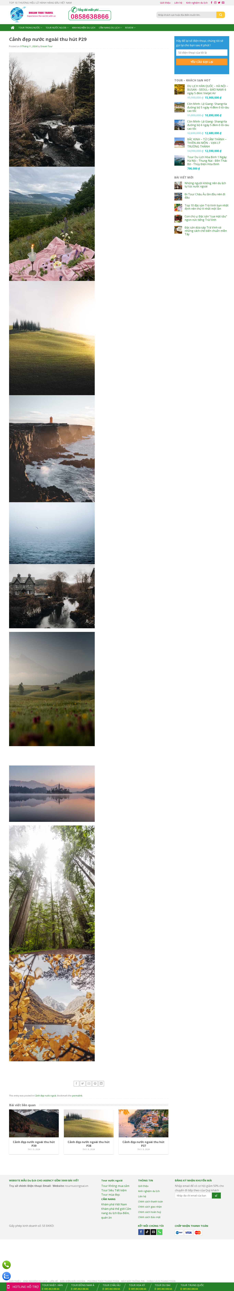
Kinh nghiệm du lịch (197, 2)
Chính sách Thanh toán (161, 1281)
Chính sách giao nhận (150, 1206)
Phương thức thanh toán (103, 1281)
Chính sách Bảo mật (149, 1217)
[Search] (220, 15)
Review (129, 27)
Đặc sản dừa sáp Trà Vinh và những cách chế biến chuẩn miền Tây (206, 231)
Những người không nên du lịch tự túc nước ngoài (205, 185)
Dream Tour (46, 46)
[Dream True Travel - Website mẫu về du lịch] (33, 14)
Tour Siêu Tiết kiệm (114, 1190)
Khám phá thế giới (113, 1209)
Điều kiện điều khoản (72, 1281)
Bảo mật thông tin (132, 1281)
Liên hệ (178, 2)
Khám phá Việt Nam (114, 1204)
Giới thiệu (165, 2)
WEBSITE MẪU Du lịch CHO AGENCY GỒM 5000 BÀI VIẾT (44, 1180)
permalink (77, 1095)
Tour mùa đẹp (110, 1194)
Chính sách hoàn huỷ (149, 1212)
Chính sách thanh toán (150, 1201)
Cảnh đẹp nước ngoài (45, 1095)
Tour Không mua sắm (115, 1186)
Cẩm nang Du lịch (109, 27)
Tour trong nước (29, 27)
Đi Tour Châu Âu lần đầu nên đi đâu (205, 196)
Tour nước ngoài (56, 27)
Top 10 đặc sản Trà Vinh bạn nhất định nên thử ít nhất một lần (206, 207)
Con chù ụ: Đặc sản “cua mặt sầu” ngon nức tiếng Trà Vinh (206, 218)
